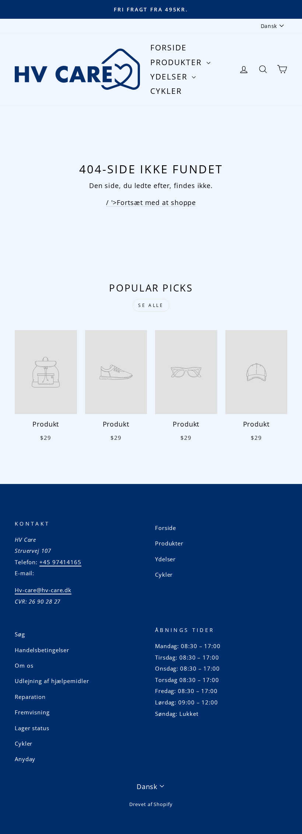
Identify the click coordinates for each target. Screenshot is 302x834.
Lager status (32, 728)
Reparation (30, 696)
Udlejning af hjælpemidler (52, 681)
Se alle (151, 305)
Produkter (177, 62)
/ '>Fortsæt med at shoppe (151, 202)
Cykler (166, 91)
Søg (20, 634)
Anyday (25, 759)
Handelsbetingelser (42, 650)
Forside (168, 47)
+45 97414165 (60, 562)
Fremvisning (32, 712)
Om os (24, 665)
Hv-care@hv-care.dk (43, 590)
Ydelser (170, 76)
